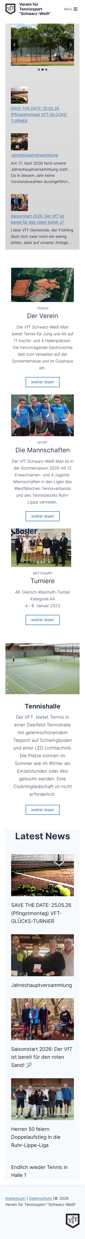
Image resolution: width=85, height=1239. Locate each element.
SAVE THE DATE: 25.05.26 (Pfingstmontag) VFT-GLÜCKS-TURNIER (39, 114)
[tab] (39, 69)
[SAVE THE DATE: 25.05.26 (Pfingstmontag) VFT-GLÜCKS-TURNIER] (19, 95)
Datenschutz (40, 1198)
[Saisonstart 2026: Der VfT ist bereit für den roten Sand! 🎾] (19, 202)
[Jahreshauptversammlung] (19, 141)
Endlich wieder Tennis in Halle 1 (39, 1171)
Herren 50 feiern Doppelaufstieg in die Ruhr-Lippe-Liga (36, 1137)
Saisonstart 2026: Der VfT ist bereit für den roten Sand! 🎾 (41, 1057)
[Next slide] (70, 44)
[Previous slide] (14, 44)
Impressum (15, 1198)
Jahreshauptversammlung (34, 155)
